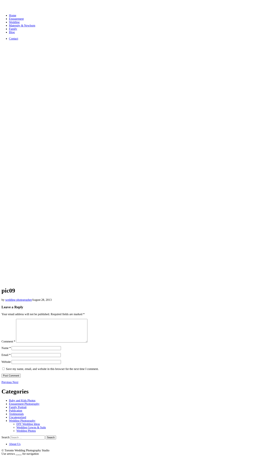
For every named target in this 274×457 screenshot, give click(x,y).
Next (15, 382)
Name (6, 348)
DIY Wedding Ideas (28, 424)
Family (13, 28)
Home (12, 15)
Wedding (14, 22)
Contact (13, 38)
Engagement (16, 18)
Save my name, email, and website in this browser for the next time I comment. (52, 368)
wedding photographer (18, 299)
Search (5, 437)
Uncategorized (17, 417)
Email (6, 354)
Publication (15, 410)
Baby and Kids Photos (22, 400)
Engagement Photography (24, 403)
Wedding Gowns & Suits (31, 427)
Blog (12, 32)
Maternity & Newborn (22, 25)
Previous (6, 382)
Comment (8, 341)
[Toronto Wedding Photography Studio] (5, 9)
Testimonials (16, 414)
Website (6, 361)
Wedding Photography (22, 420)
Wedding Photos (26, 430)
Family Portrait (17, 407)
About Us (15, 444)
